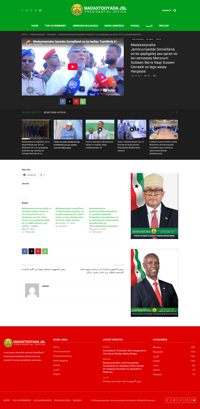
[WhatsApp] (83, 101)
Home (24, 34)
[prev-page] (172, 112)
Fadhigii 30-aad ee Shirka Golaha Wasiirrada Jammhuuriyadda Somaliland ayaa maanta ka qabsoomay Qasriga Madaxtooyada (163, 148)
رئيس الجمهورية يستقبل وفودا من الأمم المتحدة (44, 269)
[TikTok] (31, 10)
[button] (170, 10)
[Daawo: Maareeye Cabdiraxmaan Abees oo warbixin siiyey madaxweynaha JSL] (100, 130)
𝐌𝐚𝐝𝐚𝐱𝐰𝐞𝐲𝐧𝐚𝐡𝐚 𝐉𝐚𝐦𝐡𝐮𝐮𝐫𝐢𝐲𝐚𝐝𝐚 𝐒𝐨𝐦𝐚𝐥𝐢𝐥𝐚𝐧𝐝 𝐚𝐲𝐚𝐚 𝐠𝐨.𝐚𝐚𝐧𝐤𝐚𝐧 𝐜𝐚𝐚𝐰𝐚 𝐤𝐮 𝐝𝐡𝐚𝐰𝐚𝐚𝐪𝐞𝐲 (67, 145)
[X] (35, 10)
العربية (106, 377)
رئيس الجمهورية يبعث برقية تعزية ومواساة (122, 381)
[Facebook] (22, 10)
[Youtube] (40, 10)
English (106, 347)
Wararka (158, 39)
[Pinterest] (76, 101)
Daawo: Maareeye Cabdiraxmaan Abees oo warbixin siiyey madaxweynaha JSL (99, 145)
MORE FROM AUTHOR (55, 112)
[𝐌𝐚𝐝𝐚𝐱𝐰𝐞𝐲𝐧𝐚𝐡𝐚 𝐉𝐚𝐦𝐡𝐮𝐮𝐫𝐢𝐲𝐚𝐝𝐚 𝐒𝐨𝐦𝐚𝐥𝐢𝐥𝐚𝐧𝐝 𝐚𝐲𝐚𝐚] (68, 130)
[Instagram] (26, 10)
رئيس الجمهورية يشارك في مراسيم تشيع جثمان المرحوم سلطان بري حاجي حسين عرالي (102, 271)
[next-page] (176, 112)
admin (45, 285)
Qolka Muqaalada (37, 34)
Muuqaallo (51, 34)
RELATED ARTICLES (31, 112)
